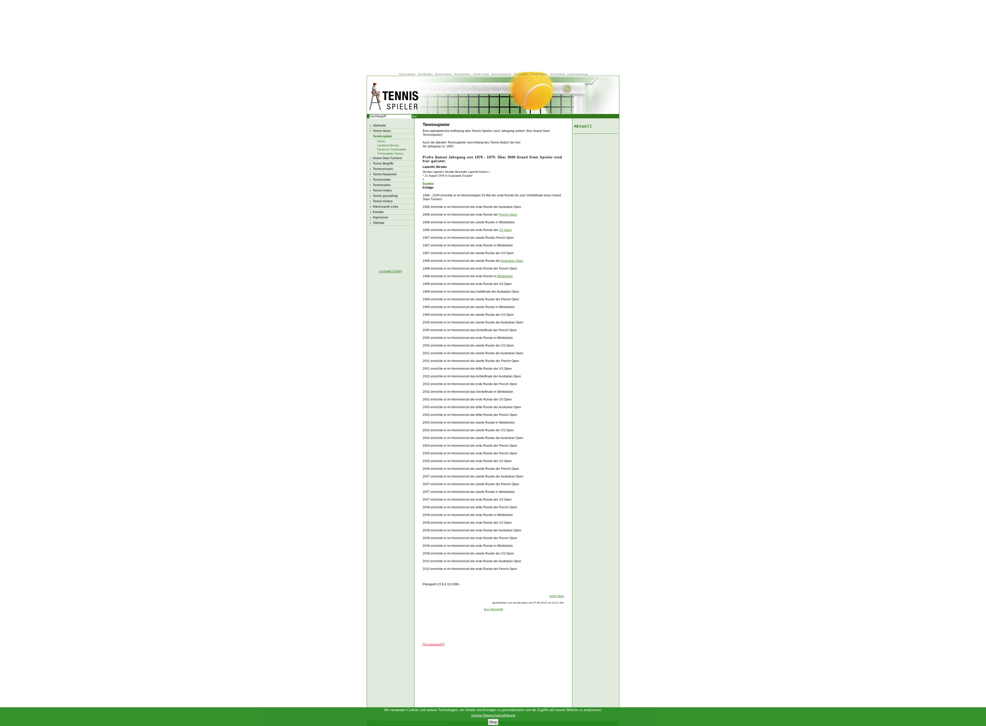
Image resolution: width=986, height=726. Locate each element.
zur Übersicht (493, 609)
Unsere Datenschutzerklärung (493, 715)
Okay (493, 722)
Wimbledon (505, 276)
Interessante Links (385, 206)
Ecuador (428, 183)
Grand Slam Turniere (387, 158)
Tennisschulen (462, 74)
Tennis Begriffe (383, 163)
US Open (505, 230)
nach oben (556, 596)
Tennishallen (425, 74)
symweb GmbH (390, 271)
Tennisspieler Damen (390, 153)
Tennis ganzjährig (385, 196)
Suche (381, 141)
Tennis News (557, 74)
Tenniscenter (521, 74)
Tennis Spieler (407, 74)
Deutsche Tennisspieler (391, 149)
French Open (508, 214)
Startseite (379, 125)
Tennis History (443, 74)
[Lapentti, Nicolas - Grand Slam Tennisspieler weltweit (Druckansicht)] (433, 644)
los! (414, 116)
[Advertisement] (493, 36)
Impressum (380, 217)
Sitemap (378, 223)
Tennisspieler (382, 136)
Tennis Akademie (501, 74)
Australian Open (512, 261)
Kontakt (378, 212)
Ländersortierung (577, 74)
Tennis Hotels (481, 74)
